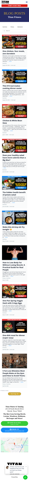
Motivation (20, 27)
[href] (14, 445)
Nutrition (5, 27)
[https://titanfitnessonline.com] (5, 2)
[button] (27, 2)
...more (10, 61)
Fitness (12, 27)
